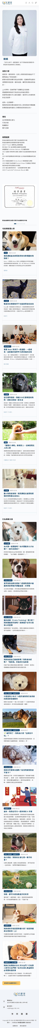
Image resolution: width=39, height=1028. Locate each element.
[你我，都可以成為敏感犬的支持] (19, 871)
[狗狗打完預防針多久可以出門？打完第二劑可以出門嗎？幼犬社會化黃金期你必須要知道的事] (19, 942)
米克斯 (6, 301)
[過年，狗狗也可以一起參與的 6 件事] (19, 788)
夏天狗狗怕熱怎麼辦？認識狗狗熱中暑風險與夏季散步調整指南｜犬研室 (19, 584)
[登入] (29, 2)
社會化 (10, 412)
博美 (6, 442)
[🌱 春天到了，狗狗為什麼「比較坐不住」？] (19, 710)
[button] (15, 223)
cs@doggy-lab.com (13, 1008)
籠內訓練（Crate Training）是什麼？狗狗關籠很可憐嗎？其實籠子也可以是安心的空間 (19, 622)
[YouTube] (26, 1014)
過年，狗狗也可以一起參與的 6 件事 (18, 811)
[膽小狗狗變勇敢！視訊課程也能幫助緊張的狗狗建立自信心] (19, 470)
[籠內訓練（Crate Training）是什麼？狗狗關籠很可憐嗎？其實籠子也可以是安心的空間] (19, 597)
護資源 (5, 270)
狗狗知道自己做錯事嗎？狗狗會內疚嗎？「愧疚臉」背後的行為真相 (18, 660)
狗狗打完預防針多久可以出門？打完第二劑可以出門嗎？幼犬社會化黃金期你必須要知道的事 (19, 967)
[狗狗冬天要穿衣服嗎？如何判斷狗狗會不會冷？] (19, 747)
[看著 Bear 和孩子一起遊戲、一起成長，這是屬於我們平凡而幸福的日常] (19, 326)
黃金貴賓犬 (8, 346)
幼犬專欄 (7, 543)
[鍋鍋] (19, 33)
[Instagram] (22, 1014)
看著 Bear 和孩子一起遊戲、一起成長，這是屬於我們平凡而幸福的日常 (18, 350)
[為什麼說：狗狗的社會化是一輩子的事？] (19, 834)
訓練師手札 (16, 693)
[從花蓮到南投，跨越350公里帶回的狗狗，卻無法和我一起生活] (19, 374)
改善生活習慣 (8, 580)
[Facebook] (17, 1014)
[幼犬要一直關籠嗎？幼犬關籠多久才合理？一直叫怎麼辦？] (19, 523)
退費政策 (15, 1026)
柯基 (6, 253)
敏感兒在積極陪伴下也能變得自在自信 (19, 304)
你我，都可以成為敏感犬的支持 (16, 894)
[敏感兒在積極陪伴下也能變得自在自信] (19, 281)
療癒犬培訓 (13, 460)
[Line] (12, 1014)
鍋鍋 (5, 58)
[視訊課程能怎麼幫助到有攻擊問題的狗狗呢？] (19, 233)
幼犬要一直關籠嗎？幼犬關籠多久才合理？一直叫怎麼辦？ (19, 547)
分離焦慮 (6, 460)
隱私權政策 (23, 1026)
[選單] (36, 3)
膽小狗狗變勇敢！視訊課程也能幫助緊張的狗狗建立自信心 (19, 494)
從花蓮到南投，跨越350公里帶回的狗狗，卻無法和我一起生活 (19, 398)
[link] (19, 197)
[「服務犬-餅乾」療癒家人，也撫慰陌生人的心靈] (19, 422)
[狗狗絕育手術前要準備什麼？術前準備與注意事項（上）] (19, 905)
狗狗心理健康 (8, 617)
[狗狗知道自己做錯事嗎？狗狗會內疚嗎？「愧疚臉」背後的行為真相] (19, 636)
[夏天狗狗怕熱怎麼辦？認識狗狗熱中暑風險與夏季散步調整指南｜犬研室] (19, 560)
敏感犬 (5, 316)
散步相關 (6, 364)
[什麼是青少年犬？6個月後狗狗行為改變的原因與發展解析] (19, 673)
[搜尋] (32, 2)
